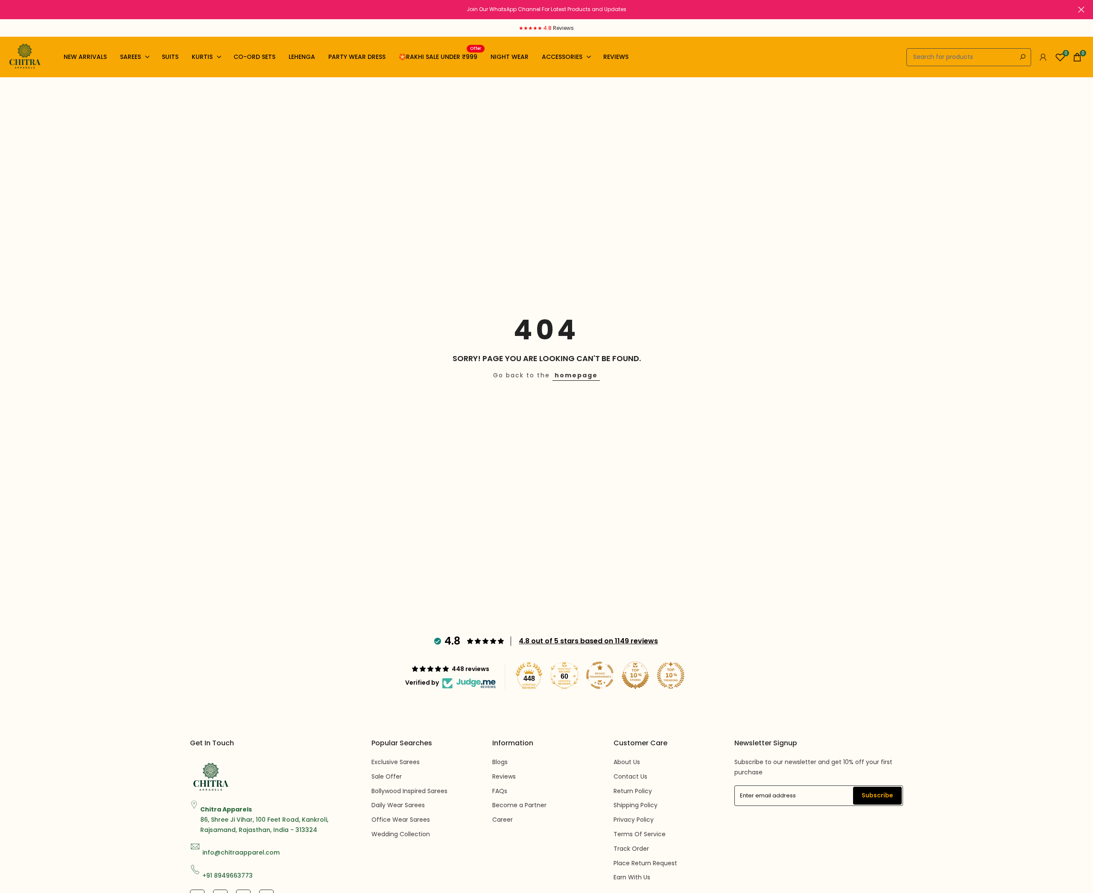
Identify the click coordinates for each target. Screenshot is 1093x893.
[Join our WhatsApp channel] (546, 9)
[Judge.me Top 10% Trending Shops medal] (670, 675)
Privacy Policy (634, 819)
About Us (627, 762)
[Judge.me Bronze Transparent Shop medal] (600, 675)
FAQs (499, 791)
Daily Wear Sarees (398, 805)
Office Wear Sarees (400, 819)
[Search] (1022, 57)
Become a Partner (519, 805)
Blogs (500, 762)
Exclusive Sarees (395, 762)
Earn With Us (632, 877)
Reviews (504, 776)
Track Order (631, 848)
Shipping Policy (636, 805)
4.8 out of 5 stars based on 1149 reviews (588, 641)
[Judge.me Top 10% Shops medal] (635, 675)
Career (502, 819)
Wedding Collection (400, 834)
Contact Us (630, 776)
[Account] (1043, 57)
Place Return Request (645, 863)
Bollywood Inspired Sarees (409, 791)
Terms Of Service (640, 834)
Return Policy (633, 791)
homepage (576, 375)
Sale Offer (386, 776)
